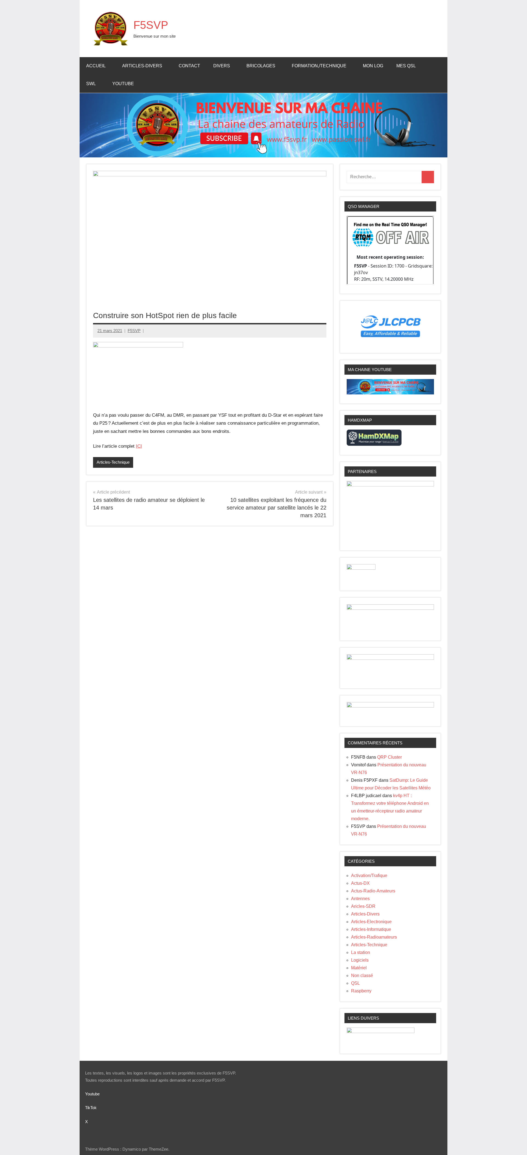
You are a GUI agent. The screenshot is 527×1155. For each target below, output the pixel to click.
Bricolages (260, 65)
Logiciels (360, 960)
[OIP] (390, 608)
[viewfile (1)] (390, 658)
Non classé (362, 975)
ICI (139, 446)
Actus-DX (360, 883)
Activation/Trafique (369, 875)
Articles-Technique (113, 462)
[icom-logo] (361, 568)
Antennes (360, 898)
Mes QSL (406, 65)
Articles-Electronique (371, 921)
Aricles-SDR (363, 906)
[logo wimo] (138, 346)
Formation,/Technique (319, 65)
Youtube (123, 83)
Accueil (96, 65)
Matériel (359, 967)
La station (360, 952)
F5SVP (150, 25)
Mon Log (373, 65)
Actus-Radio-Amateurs (373, 891)
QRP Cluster (389, 757)
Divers (221, 65)
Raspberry (361, 991)
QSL (355, 983)
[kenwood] (380, 1031)
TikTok (91, 1107)
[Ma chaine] (390, 393)
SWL (91, 83)
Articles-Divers (142, 65)
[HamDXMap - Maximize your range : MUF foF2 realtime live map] (374, 444)
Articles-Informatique (371, 929)
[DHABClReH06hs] (390, 706)
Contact (189, 65)
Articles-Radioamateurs (374, 937)
